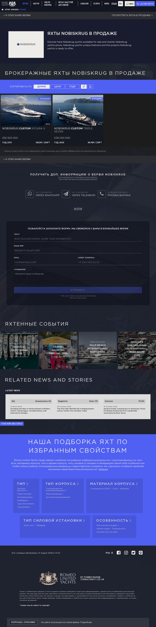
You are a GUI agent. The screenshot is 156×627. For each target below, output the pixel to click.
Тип (21, 483)
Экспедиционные (24, 497)
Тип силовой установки (52, 520)
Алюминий (124, 489)
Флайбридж (22, 500)
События (84, 3)
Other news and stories (11, 424)
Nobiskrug (15, 10)
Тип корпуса (60, 483)
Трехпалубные (23, 507)
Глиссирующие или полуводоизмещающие (55, 489)
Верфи (25, 3)
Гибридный (40, 525)
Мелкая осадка (103, 529)
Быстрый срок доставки (107, 532)
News (106, 3)
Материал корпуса (112, 483)
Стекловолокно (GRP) (100, 489)
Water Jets (28, 525)
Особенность (112, 520)
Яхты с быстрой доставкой (65, 3)
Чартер (36, 3)
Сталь (114, 489)
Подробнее (86, 622)
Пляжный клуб (118, 529)
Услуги (96, 3)
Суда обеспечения (25, 504)
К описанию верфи (18, 15)
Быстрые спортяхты (21, 489)
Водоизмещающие (54, 494)
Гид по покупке (48, 3)
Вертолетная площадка (107, 525)
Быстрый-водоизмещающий (58, 497)
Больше (103, 469)
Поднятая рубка (24, 494)
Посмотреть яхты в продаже (131, 15)
